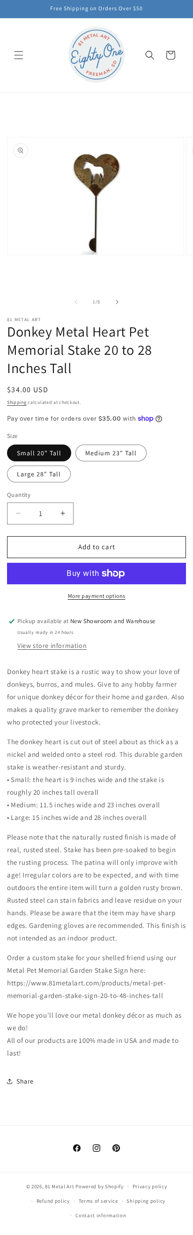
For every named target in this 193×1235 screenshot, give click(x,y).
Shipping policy (145, 1201)
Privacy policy (150, 1186)
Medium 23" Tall (111, 453)
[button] (18, 55)
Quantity (18, 495)
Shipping (17, 402)
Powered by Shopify (99, 1186)
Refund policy (53, 1201)
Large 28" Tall (39, 474)
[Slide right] (117, 302)
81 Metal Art (59, 1186)
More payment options (97, 595)
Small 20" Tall (39, 453)
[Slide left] (76, 302)
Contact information (100, 1215)
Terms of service (98, 1201)
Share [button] (25, 1081)
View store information (52, 645)
